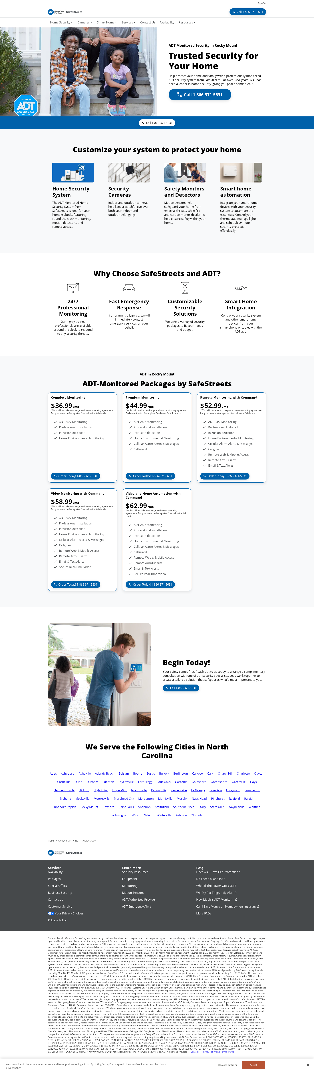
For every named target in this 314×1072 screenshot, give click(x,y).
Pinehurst (218, 799)
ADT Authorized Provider (139, 900)
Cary (210, 773)
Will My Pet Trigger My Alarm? (216, 893)
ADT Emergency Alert (136, 906)
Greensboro (219, 782)
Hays (253, 782)
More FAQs (203, 913)
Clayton (259, 773)
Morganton (146, 799)
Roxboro (108, 807)
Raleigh (249, 799)
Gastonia (181, 782)
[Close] (308, 1065)
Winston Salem (142, 815)
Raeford (234, 799)
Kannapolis (158, 790)
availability (65, 840)
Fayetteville (126, 782)
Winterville (164, 815)
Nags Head (199, 799)
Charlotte (243, 773)
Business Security (60, 893)
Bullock (164, 773)
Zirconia (196, 815)
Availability (55, 872)
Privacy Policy (57, 920)
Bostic (150, 773)
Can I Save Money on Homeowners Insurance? (227, 906)
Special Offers (57, 886)
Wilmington (120, 815)
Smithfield (162, 807)
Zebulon (181, 815)
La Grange (198, 790)
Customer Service (60, 906)
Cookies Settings (227, 1065)
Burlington (180, 773)
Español (262, 3)
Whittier (254, 807)
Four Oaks (164, 782)
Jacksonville (139, 790)
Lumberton (252, 790)
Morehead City (124, 799)
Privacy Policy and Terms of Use (218, 1051)
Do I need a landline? (210, 879)
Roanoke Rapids (65, 807)
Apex (53, 773)
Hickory (84, 790)
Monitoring (129, 886)
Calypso (197, 773)
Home (51, 840)
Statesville (217, 807)
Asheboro (67, 773)
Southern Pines (183, 807)
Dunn (78, 782)
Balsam (124, 773)
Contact (194, 1051)
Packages (54, 879)
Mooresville (102, 799)
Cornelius (63, 782)
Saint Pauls (126, 807)
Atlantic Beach (104, 773)
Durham (92, 782)
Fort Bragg (145, 782)
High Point (101, 790)
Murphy (182, 799)
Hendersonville (64, 790)
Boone (137, 773)
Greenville (239, 782)
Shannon (144, 807)
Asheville (85, 773)
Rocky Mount (89, 807)
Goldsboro (199, 782)
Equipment (129, 879)
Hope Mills (119, 790)
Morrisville (165, 799)
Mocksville (82, 799)
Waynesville (236, 807)
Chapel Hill (225, 773)
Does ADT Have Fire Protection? (218, 872)
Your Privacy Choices (69, 913)
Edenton (108, 782)
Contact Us (55, 900)
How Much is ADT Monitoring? (216, 900)
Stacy (202, 807)
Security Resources (135, 872)
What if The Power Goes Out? (216, 886)
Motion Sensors (133, 893)
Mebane (65, 799)
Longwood (233, 790)
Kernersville (179, 790)
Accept (253, 1065)
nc (76, 840)
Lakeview (216, 790)
